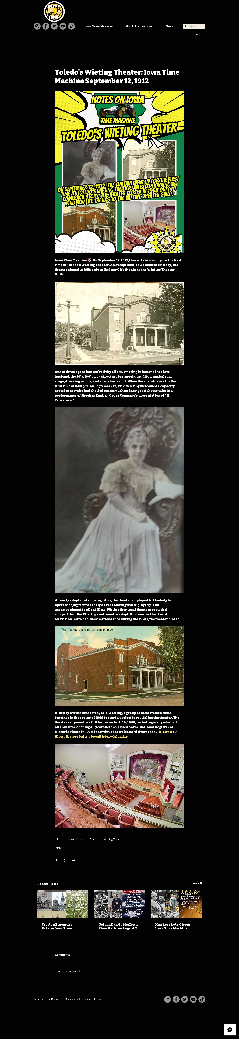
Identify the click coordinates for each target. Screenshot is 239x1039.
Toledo (94, 839)
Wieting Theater (113, 839)
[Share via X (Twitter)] (65, 860)
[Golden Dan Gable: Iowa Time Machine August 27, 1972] (119, 904)
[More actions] (182, 63)
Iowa (60, 839)
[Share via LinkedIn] (73, 860)
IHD (58, 848)
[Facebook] (45, 26)
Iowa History (76, 839)
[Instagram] (37, 26)
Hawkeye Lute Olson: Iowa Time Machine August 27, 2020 (172, 926)
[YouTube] (62, 26)
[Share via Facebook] (56, 860)
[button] (197, 33)
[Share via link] (82, 860)
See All (197, 883)
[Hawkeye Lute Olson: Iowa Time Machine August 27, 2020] (176, 904)
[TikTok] (71, 26)
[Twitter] (54, 26)
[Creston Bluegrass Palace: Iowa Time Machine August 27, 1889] (62, 904)
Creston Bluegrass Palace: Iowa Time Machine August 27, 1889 (62, 926)
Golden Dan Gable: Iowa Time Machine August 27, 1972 (119, 926)
